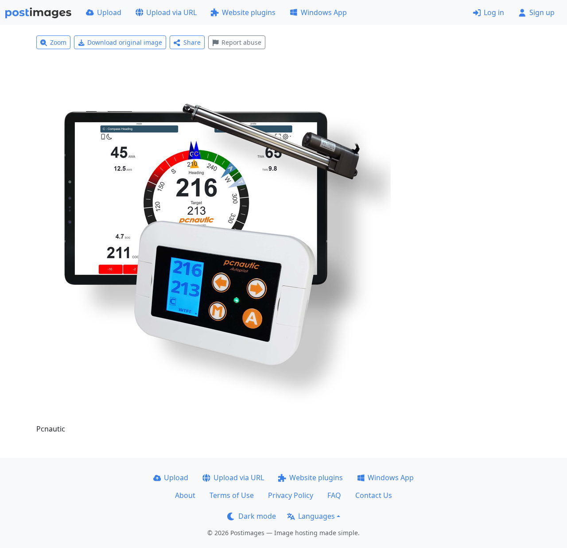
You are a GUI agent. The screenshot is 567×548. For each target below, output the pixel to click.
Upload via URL (171, 12)
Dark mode (257, 516)
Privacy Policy (290, 495)
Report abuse (241, 42)
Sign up (542, 12)
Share (192, 42)
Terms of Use (232, 495)
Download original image (124, 42)
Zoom (58, 42)
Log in (494, 12)
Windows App (324, 12)
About (185, 495)
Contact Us (373, 495)
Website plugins (249, 12)
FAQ (334, 495)
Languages (316, 516)
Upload (109, 12)
